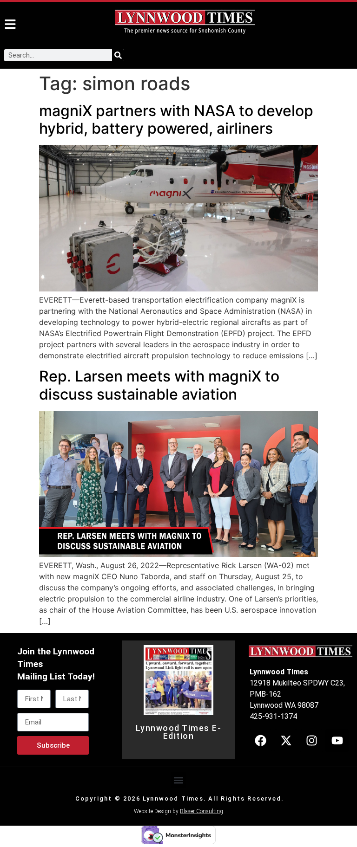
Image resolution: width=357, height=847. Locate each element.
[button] (178, 780)
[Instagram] (311, 740)
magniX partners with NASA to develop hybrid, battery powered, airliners (176, 119)
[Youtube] (337, 740)
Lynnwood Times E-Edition (179, 732)
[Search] (118, 55)
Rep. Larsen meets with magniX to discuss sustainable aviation (159, 385)
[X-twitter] (286, 740)
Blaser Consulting (201, 811)
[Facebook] (260, 740)
